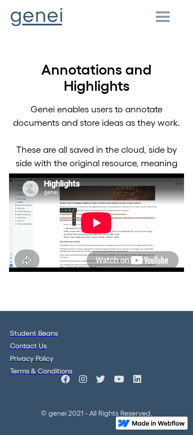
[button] (163, 17)
